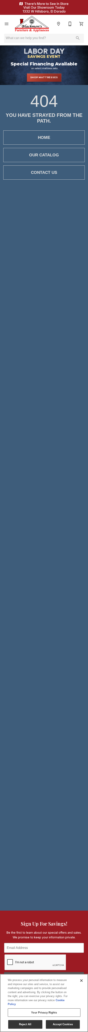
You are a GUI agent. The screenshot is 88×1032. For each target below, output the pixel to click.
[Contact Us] (70, 24)
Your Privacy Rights (44, 1012)
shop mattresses (44, 77)
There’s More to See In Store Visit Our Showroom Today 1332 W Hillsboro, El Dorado (46, 7)
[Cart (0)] (81, 24)
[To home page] (32, 24)
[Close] (81, 980)
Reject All (25, 1024)
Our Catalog (44, 155)
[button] (6, 24)
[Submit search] (77, 38)
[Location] (58, 24)
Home (44, 137)
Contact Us (44, 172)
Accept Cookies (63, 1024)
